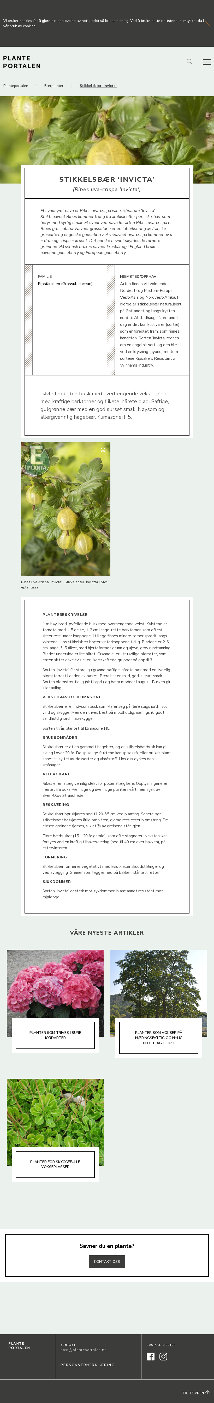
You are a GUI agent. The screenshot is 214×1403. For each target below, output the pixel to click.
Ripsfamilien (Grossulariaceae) (65, 284)
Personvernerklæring (88, 1365)
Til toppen (193, 1393)
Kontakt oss (107, 1261)
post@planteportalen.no (84, 1349)
